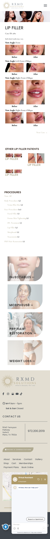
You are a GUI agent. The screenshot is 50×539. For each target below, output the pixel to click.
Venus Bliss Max (13, 205)
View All (7, 196)
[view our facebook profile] (4, 394)
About (7, 459)
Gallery (38, 459)
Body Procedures (11, 200)
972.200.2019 (36, 431)
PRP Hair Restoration (13, 241)
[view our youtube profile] (17, 394)
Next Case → (41, 132)
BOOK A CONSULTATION (19, 450)
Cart (14, 463)
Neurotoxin (12, 237)
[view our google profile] (13, 394)
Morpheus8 (12, 232)
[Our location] (48, 525)
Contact (28, 459)
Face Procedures (11, 209)
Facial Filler (12, 213)
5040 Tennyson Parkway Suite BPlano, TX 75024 (10, 431)
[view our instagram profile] (9, 394)
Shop (6, 463)
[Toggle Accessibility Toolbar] (6, 527)
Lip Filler (11, 227)
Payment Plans (11, 467)
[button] (25, 268)
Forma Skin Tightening (16, 218)
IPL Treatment (13, 223)
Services (17, 459)
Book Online (27, 467)
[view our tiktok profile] (22, 394)
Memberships (26, 463)
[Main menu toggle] (45, 5)
